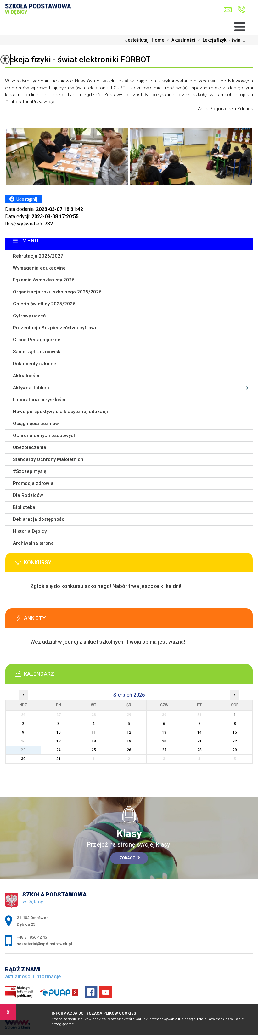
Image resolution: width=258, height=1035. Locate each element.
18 (94, 741)
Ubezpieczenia (29, 447)
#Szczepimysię (29, 471)
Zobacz (128, 858)
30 (23, 759)
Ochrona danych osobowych (44, 435)
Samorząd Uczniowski (37, 352)
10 (58, 732)
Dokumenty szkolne (34, 364)
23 (23, 750)
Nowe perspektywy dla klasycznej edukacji (60, 411)
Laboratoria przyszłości (39, 399)
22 (235, 741)
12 (129, 732)
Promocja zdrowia (33, 483)
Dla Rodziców (28, 495)
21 (199, 741)
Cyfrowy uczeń (29, 316)
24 (58, 750)
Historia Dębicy (30, 531)
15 (235, 732)
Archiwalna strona (33, 543)
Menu (30, 241)
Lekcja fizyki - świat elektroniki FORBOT (78, 59)
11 (94, 732)
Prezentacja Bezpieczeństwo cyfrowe (55, 328)
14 (199, 732)
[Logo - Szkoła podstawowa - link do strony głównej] (42, 15)
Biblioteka (24, 507)
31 (58, 759)
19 (129, 741)
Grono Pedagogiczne (36, 340)
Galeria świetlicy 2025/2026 (44, 304)
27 (164, 750)
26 (129, 750)
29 (235, 750)
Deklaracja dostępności (39, 519)
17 (58, 741)
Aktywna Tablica (31, 387)
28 (199, 750)
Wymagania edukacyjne (39, 268)
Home (158, 40)
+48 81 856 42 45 (240, 10)
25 (94, 750)
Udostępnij (26, 199)
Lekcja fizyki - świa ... (221, 40)
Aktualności (181, 40)
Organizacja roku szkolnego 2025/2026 (57, 292)
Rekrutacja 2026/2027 (38, 256)
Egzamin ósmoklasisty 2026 (44, 280)
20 (164, 741)
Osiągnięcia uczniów (36, 423)
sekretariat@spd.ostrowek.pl (229, 10)
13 (164, 732)
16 (23, 741)
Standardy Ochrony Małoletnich (48, 459)
